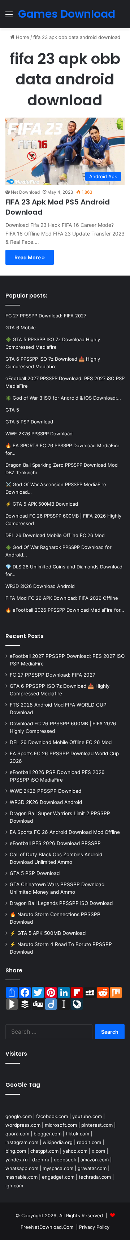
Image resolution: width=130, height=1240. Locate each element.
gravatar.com (92, 1168)
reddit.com (89, 1142)
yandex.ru (16, 1159)
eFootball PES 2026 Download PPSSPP (55, 843)
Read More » (29, 257)
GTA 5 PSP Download (35, 873)
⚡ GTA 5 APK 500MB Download (48, 933)
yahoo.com (75, 1151)
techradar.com (95, 1177)
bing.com (15, 1151)
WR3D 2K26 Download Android (46, 802)
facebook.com (52, 1116)
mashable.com (21, 1177)
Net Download (25, 192)
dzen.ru (40, 1159)
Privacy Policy (94, 1227)
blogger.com (47, 1133)
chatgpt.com (44, 1151)
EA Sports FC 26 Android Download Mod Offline (65, 832)
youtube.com (87, 1116)
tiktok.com (77, 1133)
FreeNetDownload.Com (47, 1227)
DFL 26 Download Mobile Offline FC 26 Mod (61, 742)
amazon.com (95, 1159)
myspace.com (58, 1168)
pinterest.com (97, 1125)
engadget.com (58, 1177)
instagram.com (21, 1142)
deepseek (65, 1159)
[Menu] (9, 17)
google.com (18, 1116)
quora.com (17, 1133)
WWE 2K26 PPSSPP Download (45, 791)
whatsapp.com (21, 1168)
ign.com (14, 1185)
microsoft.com (61, 1125)
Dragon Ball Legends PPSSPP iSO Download (61, 903)
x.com (98, 1151)
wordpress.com (22, 1125)
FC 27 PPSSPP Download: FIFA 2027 (52, 675)
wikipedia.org (58, 1142)
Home (21, 37)
